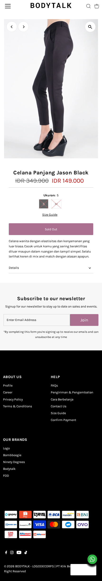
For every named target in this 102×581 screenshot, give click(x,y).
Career (7, 392)
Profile (8, 385)
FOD (6, 475)
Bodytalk (9, 469)
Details (14, 267)
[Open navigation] (13, 6)
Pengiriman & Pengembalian (72, 392)
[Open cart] (96, 6)
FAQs (54, 385)
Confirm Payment (63, 420)
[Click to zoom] (90, 26)
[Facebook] (6, 553)
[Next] (23, 26)
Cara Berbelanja (62, 399)
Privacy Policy (13, 399)
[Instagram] (12, 553)
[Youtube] (19, 553)
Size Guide (49, 214)
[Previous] (11, 26)
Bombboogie (12, 455)
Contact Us (58, 406)
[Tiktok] (25, 553)
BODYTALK (22, 566)
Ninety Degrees (14, 462)
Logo (6, 448)
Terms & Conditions (17, 406)
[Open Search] (88, 6)
